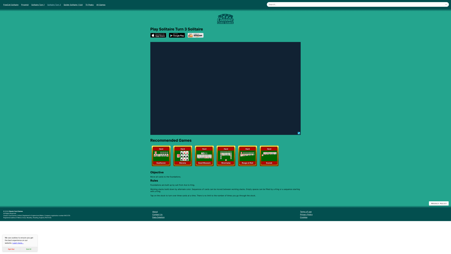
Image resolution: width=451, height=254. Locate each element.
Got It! (28, 249)
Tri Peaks (90, 5)
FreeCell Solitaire (10, 5)
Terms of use (306, 211)
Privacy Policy (306, 214)
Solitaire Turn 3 (54, 5)
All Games (100, 5)
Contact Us (157, 214)
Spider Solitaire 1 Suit (73, 5)
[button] (446, 4)
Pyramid (25, 5)
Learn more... (18, 243)
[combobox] (358, 4)
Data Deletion (158, 217)
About (155, 211)
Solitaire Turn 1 (38, 5)
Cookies (303, 217)
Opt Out (11, 249)
